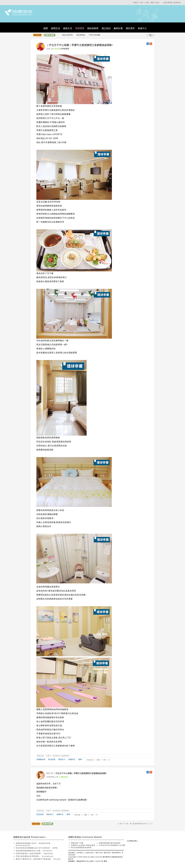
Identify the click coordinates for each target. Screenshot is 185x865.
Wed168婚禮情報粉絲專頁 (81, 847)
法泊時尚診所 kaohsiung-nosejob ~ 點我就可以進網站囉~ (61, 800)
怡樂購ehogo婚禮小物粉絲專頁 (83, 845)
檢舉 (80, 759)
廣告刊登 (99, 853)
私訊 (157, 2)
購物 (152, 2)
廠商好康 (118, 28)
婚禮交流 (55, 28)
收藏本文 (71, 759)
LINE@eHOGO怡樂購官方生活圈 (112, 845)
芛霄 (55, 848)
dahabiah (48, 853)
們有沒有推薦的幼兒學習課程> (28, 856)
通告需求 (130, 28)
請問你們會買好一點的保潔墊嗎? (29, 853)
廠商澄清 (107, 853)
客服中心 (142, 28)
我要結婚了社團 (77, 843)
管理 (147, 2)
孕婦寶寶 (79, 28)
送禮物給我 (40, 759)
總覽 (45, 28)
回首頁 (135, 2)
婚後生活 (67, 28)
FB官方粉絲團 (94, 35)
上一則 (119, 824)
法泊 (38, 796)
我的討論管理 (67, 35)
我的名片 (61, 759)
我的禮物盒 (80, 35)
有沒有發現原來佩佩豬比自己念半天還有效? (33, 848)
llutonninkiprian (22, 845)
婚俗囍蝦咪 (93, 28)
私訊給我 (51, 759)
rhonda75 (47, 851)
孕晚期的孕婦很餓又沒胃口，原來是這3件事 (33, 843)
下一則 (126, 824)
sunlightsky (48, 856)
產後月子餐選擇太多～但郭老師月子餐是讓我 (34, 859)
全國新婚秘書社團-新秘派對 (109, 843)
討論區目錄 (89, 853)
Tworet (57, 859)
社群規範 (80, 853)
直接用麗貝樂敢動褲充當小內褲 (28, 851)
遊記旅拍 (106, 28)
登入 (142, 2)
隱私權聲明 (116, 853)
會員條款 (71, 853)
